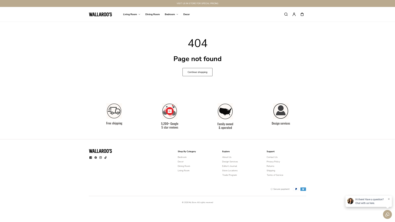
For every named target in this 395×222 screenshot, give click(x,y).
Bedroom (182, 157)
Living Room (183, 170)
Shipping (271, 170)
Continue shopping (197, 72)
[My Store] (100, 151)
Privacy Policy (273, 161)
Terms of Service (275, 175)
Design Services (230, 161)
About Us (226, 157)
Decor (181, 161)
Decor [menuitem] (186, 14)
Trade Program (229, 175)
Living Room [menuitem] (130, 14)
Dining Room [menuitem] (152, 14)
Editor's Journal (229, 166)
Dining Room (184, 166)
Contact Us (272, 157)
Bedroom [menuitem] (170, 14)
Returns (270, 166)
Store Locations (230, 170)
